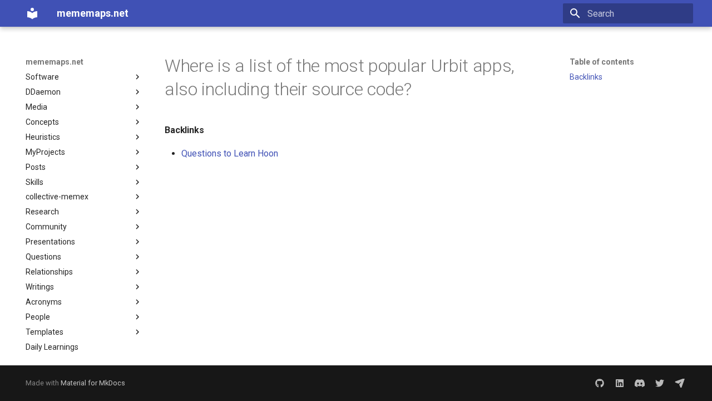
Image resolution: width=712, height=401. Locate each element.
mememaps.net (54, 61)
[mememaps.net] (32, 13)
